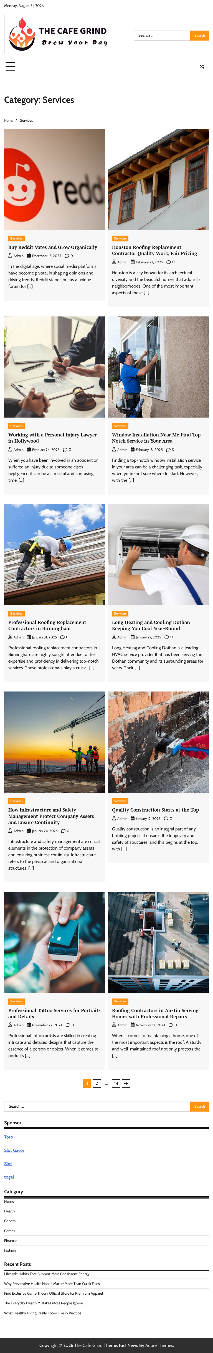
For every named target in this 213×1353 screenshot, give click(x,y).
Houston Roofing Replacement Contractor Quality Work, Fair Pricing (154, 250)
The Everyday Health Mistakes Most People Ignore (43, 1303)
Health (9, 1211)
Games (9, 1231)
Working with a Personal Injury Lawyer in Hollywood (52, 437)
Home (9, 1201)
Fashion (10, 1250)
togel (9, 1177)
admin (19, 256)
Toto (8, 1137)
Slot (8, 1163)
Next (126, 1083)
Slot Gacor (14, 1150)
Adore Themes (159, 1345)
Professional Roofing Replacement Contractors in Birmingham (47, 625)
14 (116, 1083)
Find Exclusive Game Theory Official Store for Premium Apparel (53, 1293)
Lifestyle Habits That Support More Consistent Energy (47, 1274)
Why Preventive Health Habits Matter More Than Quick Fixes (52, 1283)
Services (16, 238)
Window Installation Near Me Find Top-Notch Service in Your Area (157, 437)
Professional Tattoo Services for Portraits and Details (54, 1013)
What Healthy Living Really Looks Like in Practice (42, 1313)
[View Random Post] (202, 67)
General (10, 1221)
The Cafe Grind (88, 1345)
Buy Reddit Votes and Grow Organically (52, 247)
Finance (10, 1240)
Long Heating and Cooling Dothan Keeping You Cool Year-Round (151, 625)
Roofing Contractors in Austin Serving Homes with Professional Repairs (155, 1013)
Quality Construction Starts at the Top (155, 810)
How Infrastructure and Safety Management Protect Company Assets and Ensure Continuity (51, 816)
